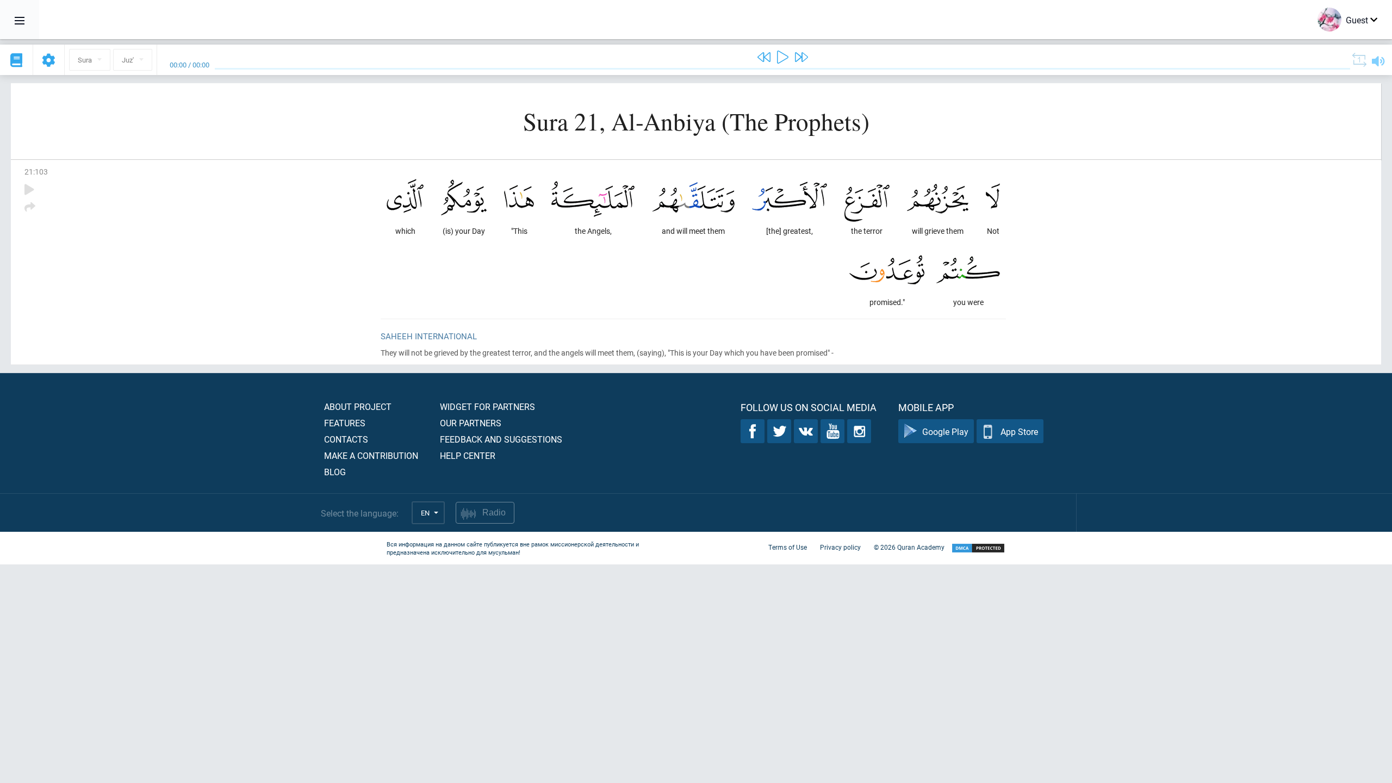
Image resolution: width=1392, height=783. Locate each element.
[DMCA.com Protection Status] (978, 548)
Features (344, 422)
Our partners (470, 422)
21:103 (36, 171)
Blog (335, 471)
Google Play (945, 431)
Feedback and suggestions (501, 439)
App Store (1019, 431)
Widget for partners (487, 406)
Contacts (346, 439)
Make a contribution (371, 455)
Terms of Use (787, 547)
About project (357, 406)
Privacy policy (840, 547)
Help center (467, 455)
